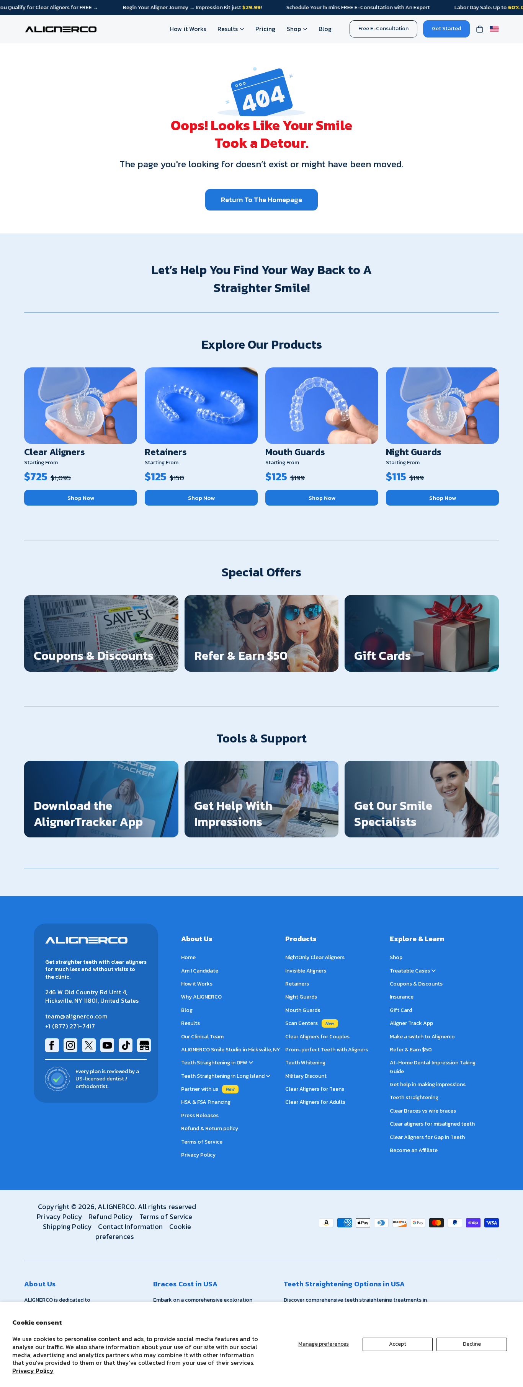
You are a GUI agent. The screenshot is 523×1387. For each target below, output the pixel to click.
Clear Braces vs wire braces (423, 1111)
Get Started (446, 28)
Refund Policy (110, 1216)
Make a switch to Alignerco (422, 1037)
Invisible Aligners (305, 971)
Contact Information (130, 1226)
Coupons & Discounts (416, 984)
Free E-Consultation (383, 28)
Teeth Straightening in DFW (214, 1063)
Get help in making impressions (428, 1084)
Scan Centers (301, 1024)
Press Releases (200, 1115)
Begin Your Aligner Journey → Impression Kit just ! (192, 7)
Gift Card (401, 1010)
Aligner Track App (411, 1024)
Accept (397, 1344)
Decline (472, 1344)
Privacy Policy (33, 1370)
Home (188, 958)
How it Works (188, 28)
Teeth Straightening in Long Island (223, 1076)
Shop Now (80, 497)
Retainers (166, 452)
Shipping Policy (67, 1226)
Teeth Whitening (305, 1063)
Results (227, 28)
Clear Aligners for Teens (314, 1089)
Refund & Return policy (209, 1129)
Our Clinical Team (202, 1037)
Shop (294, 28)
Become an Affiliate (414, 1150)
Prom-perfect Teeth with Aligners (326, 1050)
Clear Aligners (54, 452)
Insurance (401, 997)
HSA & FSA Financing (205, 1102)
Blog (325, 28)
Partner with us (199, 1089)
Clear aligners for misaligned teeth (432, 1124)
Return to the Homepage (261, 199)
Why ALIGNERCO (201, 997)
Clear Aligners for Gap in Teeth (427, 1137)
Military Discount (306, 1076)
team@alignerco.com (76, 1016)
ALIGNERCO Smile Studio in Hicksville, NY (230, 1050)
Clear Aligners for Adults (315, 1102)
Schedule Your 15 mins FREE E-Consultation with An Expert (358, 7)
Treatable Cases (410, 971)
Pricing (265, 28)
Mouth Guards (295, 452)
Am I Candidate (199, 971)
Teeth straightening (414, 1098)
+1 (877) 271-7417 (70, 1026)
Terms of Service (201, 1142)
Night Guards (413, 452)
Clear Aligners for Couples (317, 1037)
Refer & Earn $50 (411, 1050)
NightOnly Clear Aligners (315, 958)
